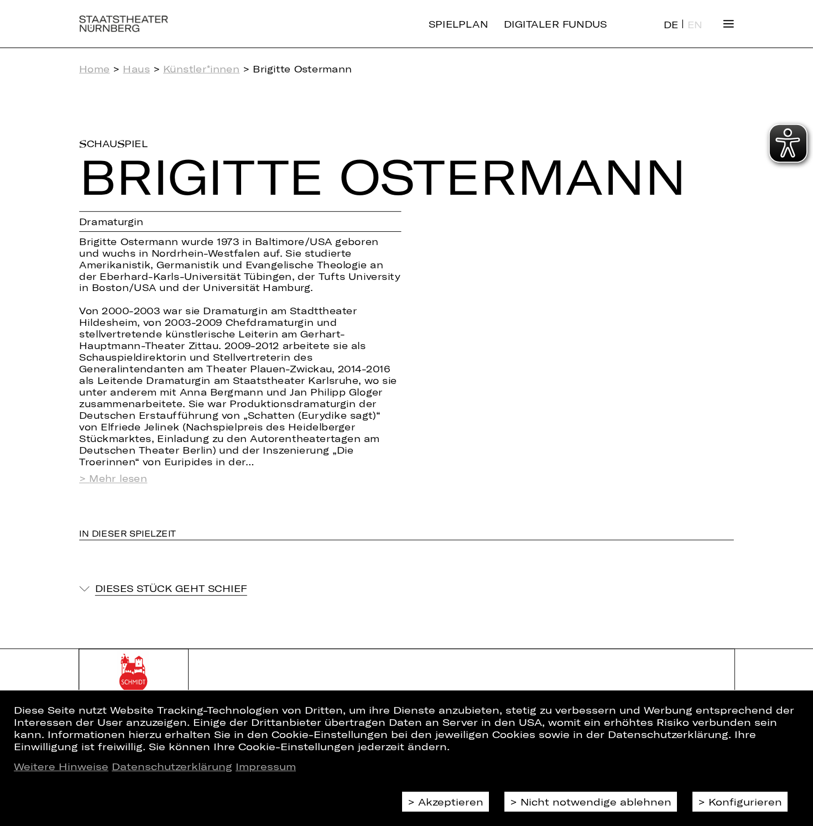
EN (694, 24)
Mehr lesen (118, 478)
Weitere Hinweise (61, 766)
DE (671, 24)
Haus (136, 69)
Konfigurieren (745, 802)
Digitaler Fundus (555, 23)
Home (94, 69)
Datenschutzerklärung (172, 766)
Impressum (266, 766)
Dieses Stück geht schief (171, 588)
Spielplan (458, 23)
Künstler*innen (201, 69)
